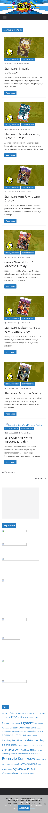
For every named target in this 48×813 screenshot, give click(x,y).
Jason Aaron (14, 731)
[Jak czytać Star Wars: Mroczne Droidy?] (24, 425)
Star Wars (14, 764)
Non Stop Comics (24, 754)
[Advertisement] (20, 503)
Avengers (5, 713)
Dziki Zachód (15, 723)
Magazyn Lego (32, 745)
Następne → (40, 478)
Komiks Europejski (14, 735)
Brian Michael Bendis (25, 713)
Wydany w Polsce (24, 769)
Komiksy (6, 740)
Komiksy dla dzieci (23, 740)
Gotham (37, 723)
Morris (4, 754)
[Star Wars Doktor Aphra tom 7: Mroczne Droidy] (24, 306)
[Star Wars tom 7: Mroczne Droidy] (24, 175)
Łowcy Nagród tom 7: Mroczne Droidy (19, 264)
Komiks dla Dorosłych (35, 731)
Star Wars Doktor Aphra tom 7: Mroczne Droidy (23, 329)
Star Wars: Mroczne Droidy (22, 393)
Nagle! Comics (12, 754)
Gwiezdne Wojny (17, 727)
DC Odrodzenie (30, 718)
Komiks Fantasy (31, 736)
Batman (13, 713)
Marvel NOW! (38, 750)
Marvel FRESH (29, 750)
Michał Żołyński (24, 64)
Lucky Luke (22, 745)
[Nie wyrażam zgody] (45, 804)
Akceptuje (24, 808)
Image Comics (31, 728)
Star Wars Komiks (28, 59)
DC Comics (17, 717)
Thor (39, 764)
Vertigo (4, 769)
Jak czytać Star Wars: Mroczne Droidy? (18, 440)
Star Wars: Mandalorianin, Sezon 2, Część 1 (22, 136)
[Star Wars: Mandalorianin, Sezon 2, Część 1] (24, 112)
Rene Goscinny (41, 759)
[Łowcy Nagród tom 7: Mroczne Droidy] (24, 240)
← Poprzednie (8, 472)
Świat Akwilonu (30, 773)
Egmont (27, 722)
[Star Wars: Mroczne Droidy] (24, 372)
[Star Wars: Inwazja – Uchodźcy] (24, 47)
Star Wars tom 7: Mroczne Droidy (22, 198)
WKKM (10, 769)
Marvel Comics (14, 749)
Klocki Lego (23, 731)
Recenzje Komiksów (12, 59)
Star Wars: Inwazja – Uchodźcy (18, 70)
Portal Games (35, 754)
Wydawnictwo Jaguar (10, 773)
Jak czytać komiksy (11, 428)
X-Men (22, 773)
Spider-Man (6, 764)
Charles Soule (36, 713)
